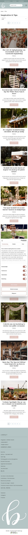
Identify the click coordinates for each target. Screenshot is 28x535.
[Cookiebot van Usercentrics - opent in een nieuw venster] (21, 240)
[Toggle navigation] (26, 5)
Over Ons (3, 452)
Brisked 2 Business (5, 461)
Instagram (3, 495)
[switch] (25, 271)
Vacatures (3, 466)
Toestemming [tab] (5, 244)
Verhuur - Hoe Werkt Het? (7, 454)
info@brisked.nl (4, 444)
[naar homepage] (3, 5)
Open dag (3, 456)
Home (2, 11)
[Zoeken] (21, 5)
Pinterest (3, 497)
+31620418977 (4, 442)
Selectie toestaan (14, 289)
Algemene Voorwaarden (6, 463)
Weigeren (14, 293)
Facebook (3, 492)
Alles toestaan (14, 284)
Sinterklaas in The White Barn (8, 478)
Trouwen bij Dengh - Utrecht (7, 483)
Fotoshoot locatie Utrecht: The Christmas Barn (11, 485)
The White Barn (4, 468)
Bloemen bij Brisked (5, 480)
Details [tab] (14, 244)
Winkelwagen (7, 1)
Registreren (21, 1)
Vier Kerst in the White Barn (7, 476)
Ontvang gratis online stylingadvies (9, 459)
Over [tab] (23, 244)
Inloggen (14, 1)
